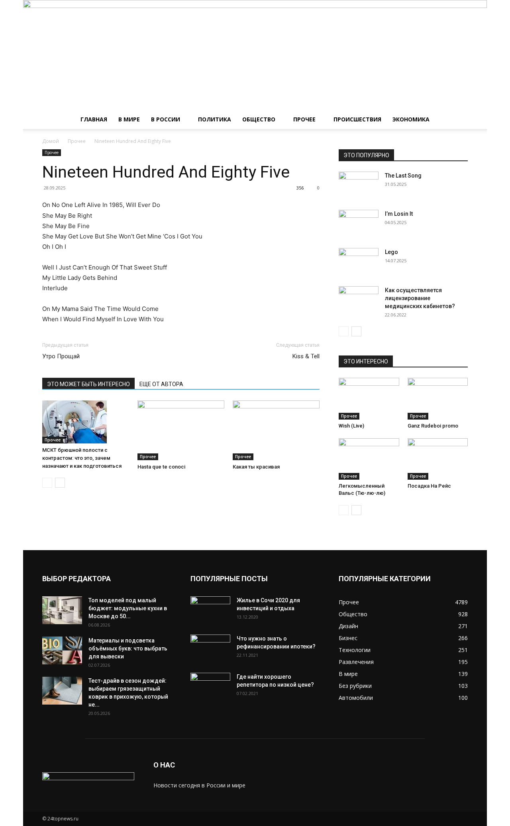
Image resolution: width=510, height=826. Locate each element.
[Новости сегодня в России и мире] (255, 55)
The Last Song (403, 175)
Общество (258, 119)
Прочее (304, 119)
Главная (93, 119)
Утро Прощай (61, 356)
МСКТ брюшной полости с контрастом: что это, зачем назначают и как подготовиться (82, 458)
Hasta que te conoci (161, 467)
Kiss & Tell (306, 356)
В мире (129, 119)
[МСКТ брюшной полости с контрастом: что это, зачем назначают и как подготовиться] (85, 421)
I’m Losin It (399, 214)
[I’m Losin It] (359, 224)
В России (165, 119)
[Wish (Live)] (369, 398)
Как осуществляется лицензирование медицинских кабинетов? (420, 298)
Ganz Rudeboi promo (433, 426)
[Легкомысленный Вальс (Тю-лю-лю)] (369, 459)
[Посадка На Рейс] (438, 459)
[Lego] (359, 262)
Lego (391, 252)
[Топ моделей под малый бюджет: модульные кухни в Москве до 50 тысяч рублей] (62, 610)
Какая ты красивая (256, 467)
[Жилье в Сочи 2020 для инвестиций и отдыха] (210, 610)
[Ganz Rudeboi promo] (438, 398)
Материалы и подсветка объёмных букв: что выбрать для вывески (127, 648)
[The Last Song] (359, 185)
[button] (458, 120)
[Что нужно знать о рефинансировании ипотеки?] (210, 648)
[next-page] (60, 483)
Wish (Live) (351, 426)
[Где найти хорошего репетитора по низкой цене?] (210, 687)
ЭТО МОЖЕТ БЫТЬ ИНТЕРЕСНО (88, 384)
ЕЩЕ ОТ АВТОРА (161, 384)
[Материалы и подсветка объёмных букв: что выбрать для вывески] (62, 650)
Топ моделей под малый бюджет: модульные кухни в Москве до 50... (127, 608)
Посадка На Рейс (429, 486)
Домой (50, 141)
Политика (214, 119)
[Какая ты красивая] (276, 430)
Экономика (411, 119)
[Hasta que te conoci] (180, 430)
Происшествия (357, 119)
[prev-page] (47, 483)
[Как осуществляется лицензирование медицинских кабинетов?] (359, 300)
